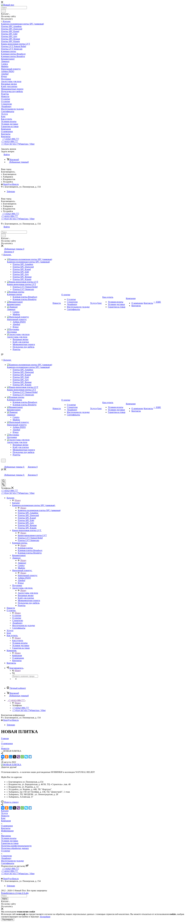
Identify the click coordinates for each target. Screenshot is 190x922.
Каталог (16, 503)
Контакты (5, 828)
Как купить (17, 640)
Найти (4, 899)
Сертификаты (7, 863)
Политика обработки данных (15, 848)
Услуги (4, 813)
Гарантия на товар (9, 843)
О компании (7, 826)
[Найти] (3, 11)
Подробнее (45, 916)
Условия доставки (9, 841)
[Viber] (18, 756)
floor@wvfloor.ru (11, 184)
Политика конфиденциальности (16, 846)
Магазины (6, 836)
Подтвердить (7, 919)
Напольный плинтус (27, 575)
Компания (17, 655)
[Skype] (26, 756)
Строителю (6, 856)
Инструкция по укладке (12, 861)
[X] (14, 756)
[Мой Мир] (10, 756)
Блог (3, 818)
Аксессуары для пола (28, 593)
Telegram (11, 191)
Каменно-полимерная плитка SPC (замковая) (39, 510)
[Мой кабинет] (2, 464)
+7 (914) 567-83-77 (17, 144)
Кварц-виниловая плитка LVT (32, 535)
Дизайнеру (6, 858)
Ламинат (22, 563)
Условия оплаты (8, 838)
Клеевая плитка (25, 548)
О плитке (16, 615)
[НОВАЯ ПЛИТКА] (11, 764)
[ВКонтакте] (2, 756)
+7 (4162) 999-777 (10, 139)
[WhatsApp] (22, 756)
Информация (7, 831)
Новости (5, 816)
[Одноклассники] (6, 756)
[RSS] (2, 759)
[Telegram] (30, 756)
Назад (18, 500)
